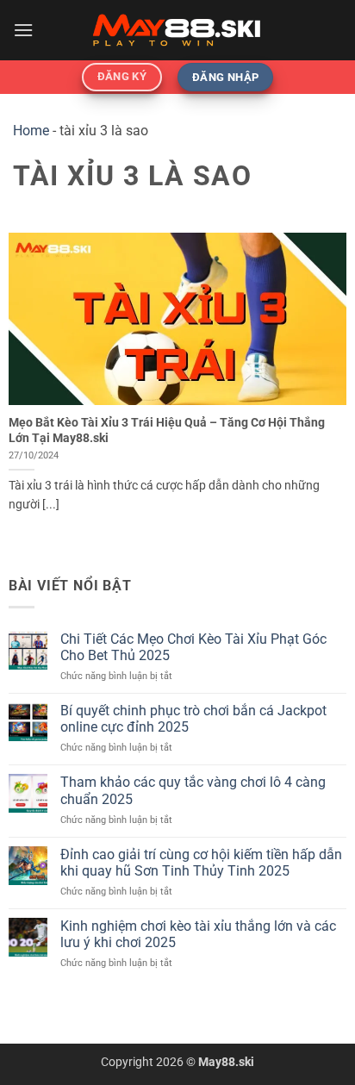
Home (31, 130)
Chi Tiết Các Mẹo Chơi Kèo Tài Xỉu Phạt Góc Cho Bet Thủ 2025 (193, 647)
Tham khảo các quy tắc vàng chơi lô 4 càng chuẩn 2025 (193, 790)
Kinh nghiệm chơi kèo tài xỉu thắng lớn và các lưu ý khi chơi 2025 (198, 934)
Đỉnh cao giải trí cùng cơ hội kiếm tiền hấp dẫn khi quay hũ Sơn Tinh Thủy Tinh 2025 (201, 862)
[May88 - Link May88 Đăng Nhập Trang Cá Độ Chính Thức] (177, 30)
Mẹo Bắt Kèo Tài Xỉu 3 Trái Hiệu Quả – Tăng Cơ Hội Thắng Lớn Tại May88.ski (167, 430)
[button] (23, 30)
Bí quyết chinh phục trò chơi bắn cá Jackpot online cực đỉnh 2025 (193, 718)
